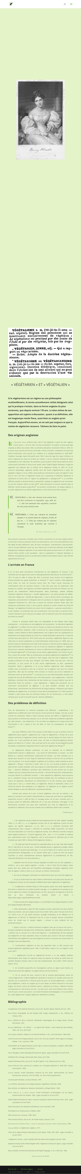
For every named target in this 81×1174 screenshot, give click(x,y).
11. (13, 955)
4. (13, 875)
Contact (40, 1169)
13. (13, 975)
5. (13, 879)
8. (13, 909)
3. (13, 862)
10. (13, 945)
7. (13, 902)
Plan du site (12, 1169)
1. (13, 820)
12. (13, 968)
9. (13, 927)
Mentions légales (27, 1169)
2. (13, 844)
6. (13, 886)
